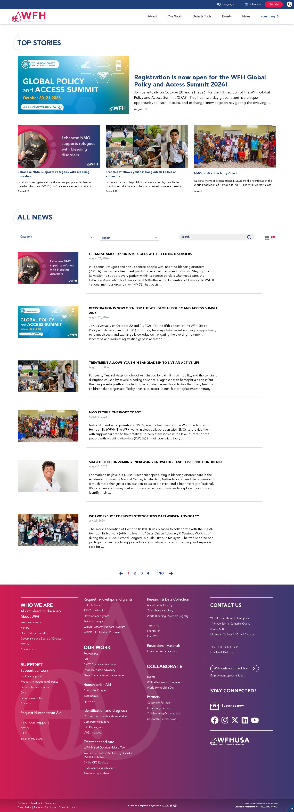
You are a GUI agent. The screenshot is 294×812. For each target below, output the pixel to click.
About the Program (95, 690)
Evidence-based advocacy (99, 670)
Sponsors (89, 701)
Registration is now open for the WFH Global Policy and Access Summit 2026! (200, 81)
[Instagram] (225, 720)
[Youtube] (255, 720)
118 (160, 573)
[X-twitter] (235, 720)
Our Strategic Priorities (34, 633)
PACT (87, 659)
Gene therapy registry (160, 610)
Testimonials (91, 696)
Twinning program (94, 621)
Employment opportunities (226, 675)
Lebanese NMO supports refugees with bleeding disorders (53, 174)
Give (23, 692)
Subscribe (255, 4)
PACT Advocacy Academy (100, 664)
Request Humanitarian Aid (41, 713)
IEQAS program (93, 727)
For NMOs (153, 631)
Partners (153, 697)
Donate (274, 4)
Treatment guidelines (96, 773)
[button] (232, 4)
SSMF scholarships (94, 610)
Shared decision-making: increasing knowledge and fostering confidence (156, 462)
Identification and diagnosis (105, 711)
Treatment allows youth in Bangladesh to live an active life (141, 174)
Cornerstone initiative (96, 722)
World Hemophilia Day (160, 688)
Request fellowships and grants (39, 682)
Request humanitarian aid (35, 687)
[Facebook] (214, 720)
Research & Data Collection (168, 599)
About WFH (30, 617)
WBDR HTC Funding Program (102, 632)
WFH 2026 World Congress (163, 682)
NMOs (25, 644)
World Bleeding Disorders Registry (168, 616)
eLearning (269, 16)
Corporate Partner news (161, 719)
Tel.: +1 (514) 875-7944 (224, 647)
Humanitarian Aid (97, 685)
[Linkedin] (245, 720)
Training (153, 625)
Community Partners (159, 708)
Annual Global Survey (160, 605)
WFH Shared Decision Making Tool (105, 747)
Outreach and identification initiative (105, 716)
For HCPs (152, 636)
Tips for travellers (31, 739)
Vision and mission (31, 622)
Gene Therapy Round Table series (104, 675)
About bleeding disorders (41, 611)
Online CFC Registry (96, 762)
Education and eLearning (162, 651)
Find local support (31, 676)
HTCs (24, 733)
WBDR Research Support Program (104, 627)
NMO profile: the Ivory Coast (215, 173)
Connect (26, 703)
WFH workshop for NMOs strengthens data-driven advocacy (144, 516)
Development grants (96, 616)
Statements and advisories (99, 768)
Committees (28, 649)
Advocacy (91, 653)
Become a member (32, 698)
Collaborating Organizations (164, 713)
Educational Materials (163, 646)
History (25, 628)
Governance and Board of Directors (42, 638)
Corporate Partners (158, 702)
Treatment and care (99, 742)
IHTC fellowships (94, 605)
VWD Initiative (92, 732)
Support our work (34, 671)
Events (151, 677)
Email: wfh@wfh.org (222, 652)
